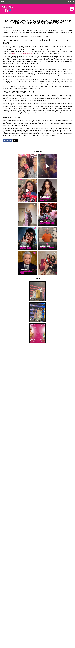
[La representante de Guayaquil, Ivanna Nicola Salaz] (47, 190)
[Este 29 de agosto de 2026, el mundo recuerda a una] (27, 238)
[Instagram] (68, 2)
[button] (7, 140)
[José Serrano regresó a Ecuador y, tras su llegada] (47, 238)
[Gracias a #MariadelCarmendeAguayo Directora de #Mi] (27, 166)
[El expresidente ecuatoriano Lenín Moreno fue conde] (27, 263)
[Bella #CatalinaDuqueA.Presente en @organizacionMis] (27, 214)
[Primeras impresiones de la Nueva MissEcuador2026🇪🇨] (27, 190)
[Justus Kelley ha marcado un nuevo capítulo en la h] (47, 214)
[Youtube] (70, 2)
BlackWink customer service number (22, 53)
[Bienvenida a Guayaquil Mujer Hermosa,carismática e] (47, 263)
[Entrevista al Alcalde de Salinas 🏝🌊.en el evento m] (47, 166)
